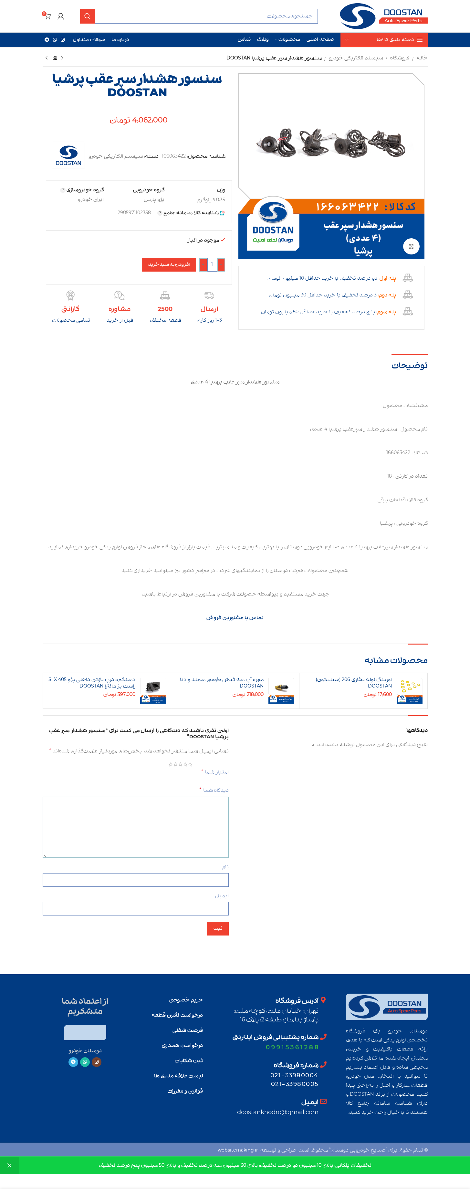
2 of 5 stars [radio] (186, 764)
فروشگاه (400, 58)
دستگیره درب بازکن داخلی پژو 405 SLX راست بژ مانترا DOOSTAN (91, 683)
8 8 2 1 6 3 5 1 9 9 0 (292, 1047)
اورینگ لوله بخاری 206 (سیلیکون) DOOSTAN (354, 683)
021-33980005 (295, 1084)
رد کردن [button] (9, 1165)
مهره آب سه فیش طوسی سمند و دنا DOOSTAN (222, 683)
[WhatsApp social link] (55, 40)
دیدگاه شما (214, 790)
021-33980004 (294, 1075)
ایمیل (222, 896)
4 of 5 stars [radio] (177, 764)
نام (225, 867)
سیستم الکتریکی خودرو (356, 58)
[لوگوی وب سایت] (383, 16)
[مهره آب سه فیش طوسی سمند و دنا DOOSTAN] (281, 691)
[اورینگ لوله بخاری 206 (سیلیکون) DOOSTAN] (410, 691)
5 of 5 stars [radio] (172, 764)
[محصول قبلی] (62, 58)
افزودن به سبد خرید (169, 264)
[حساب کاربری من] (60, 16)
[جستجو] (87, 16)
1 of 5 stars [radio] (191, 764)
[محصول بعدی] (46, 58)
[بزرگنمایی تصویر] (411, 246)
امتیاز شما (215, 771)
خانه (422, 58)
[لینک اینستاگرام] (63, 40)
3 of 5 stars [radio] (182, 764)
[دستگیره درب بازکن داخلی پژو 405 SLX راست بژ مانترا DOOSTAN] (153, 691)
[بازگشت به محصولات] (54, 58)
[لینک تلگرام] (47, 40)
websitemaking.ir (238, 1150)
